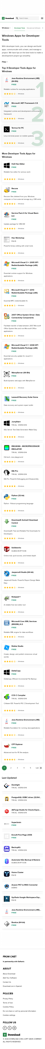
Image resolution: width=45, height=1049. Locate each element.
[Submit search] (17, 18)
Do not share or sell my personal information (19, 1011)
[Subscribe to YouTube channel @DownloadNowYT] (14, 1028)
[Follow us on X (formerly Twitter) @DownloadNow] (10, 1028)
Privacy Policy (8, 999)
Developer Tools (19, 28)
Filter (4, 62)
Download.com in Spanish (12, 986)
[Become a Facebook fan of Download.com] (5, 1028)
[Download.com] (8, 18)
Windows (5, 28)
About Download (9, 974)
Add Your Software (10, 978)
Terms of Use (8, 1003)
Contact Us (7, 982)
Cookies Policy (8, 1007)
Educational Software (33, 28)
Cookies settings (9, 1015)
